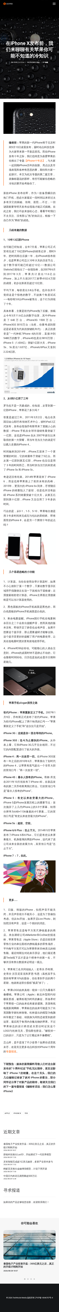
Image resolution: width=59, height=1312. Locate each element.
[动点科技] (8, 4)
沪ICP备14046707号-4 (44, 1298)
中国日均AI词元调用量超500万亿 (20, 1176)
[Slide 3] (31, 1279)
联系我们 (42, 1202)
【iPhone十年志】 (34, 160)
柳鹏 (46, 62)
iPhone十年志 (34, 62)
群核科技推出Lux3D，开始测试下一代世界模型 (27, 1154)
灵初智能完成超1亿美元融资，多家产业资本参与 (28, 1161)
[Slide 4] (34, 1279)
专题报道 (11, 1051)
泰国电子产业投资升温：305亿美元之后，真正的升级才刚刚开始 (29, 1146)
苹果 (26, 1113)
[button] (54, 3)
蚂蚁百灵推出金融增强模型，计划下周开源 (25, 1168)
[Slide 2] (28, 1279)
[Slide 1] (24, 1279)
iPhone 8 (17, 1113)
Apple (7, 1113)
